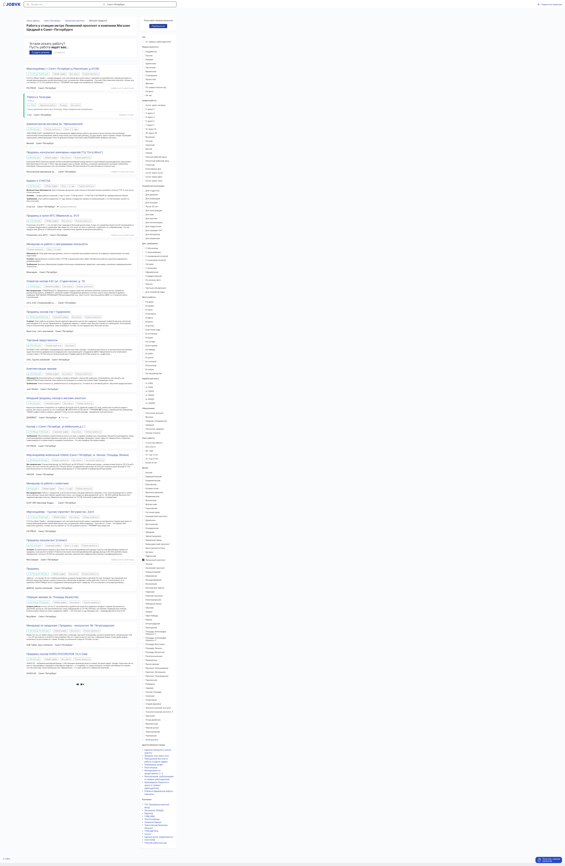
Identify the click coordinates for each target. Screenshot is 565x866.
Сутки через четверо (156, 105)
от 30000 (150, 395)
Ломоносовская (153, 572)
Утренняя (150, 165)
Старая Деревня (153, 704)
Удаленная (151, 63)
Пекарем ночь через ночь (156, 756)
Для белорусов (153, 234)
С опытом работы (154, 443)
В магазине (151, 314)
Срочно (149, 284)
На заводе (150, 349)
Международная (153, 580)
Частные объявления (156, 288)
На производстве (154, 373)
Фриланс (150, 83)
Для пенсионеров (154, 222)
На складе (150, 341)
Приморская (151, 660)
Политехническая (154, 656)
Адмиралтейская (153, 476)
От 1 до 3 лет (152, 454)
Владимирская (152, 496)
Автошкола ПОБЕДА (154, 810)
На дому (149, 302)
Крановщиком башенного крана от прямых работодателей (156, 785)
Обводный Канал (154, 604)
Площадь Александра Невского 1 (156, 632)
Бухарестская (152, 488)
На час (149, 95)
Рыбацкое (150, 684)
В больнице (151, 365)
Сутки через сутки (154, 173)
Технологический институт (158, 708)
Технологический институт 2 (159, 712)
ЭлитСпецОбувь (152, 819)
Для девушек (152, 194)
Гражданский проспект (157, 516)
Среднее (150, 425)
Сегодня (149, 264)
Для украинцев (153, 238)
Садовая (149, 688)
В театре (150, 369)
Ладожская (151, 556)
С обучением (152, 248)
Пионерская (151, 627)
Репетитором (150, 767)
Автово (149, 472)
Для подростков (153, 226)
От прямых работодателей (158, 42)
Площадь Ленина (154, 648)
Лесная (149, 564)
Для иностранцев (154, 210)
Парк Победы (152, 615)
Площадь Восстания (155, 644)
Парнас (149, 619)
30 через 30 (151, 133)
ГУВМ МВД (149, 816)
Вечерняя (150, 137)
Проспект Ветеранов (155, 672)
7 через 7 (150, 125)
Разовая (149, 59)
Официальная (152, 272)
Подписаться (158, 26)
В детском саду (153, 329)
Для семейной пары (155, 292)
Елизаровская (152, 528)
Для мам (150, 214)
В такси (149, 310)
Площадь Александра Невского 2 (156, 639)
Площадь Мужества (155, 652)
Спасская (150, 696)
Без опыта (150, 447)
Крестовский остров (155, 548)
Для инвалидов (153, 198)
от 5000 (149, 387)
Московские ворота (155, 588)
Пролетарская (152, 664)
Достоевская (152, 524)
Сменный (150, 145)
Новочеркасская (153, 600)
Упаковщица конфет (153, 764)
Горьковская (151, 508)
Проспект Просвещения (157, 676)
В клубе (149, 353)
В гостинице (151, 333)
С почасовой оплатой (156, 260)
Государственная (154, 276)
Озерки (149, 611)
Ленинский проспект (156, 560)
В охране (150, 306)
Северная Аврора (152, 822)
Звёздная (150, 532)
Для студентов (152, 190)
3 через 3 (150, 113)
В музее (149, 337)
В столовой (151, 361)
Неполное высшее (154, 413)
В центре (150, 325)
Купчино (149, 552)
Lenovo (147, 834)
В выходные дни (153, 169)
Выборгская (151, 504)
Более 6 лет (151, 462)
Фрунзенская (152, 724)
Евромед (148, 813)
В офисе (149, 318)
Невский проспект (154, 596)
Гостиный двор (153, 512)
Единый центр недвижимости (158, 837)
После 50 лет (152, 206)
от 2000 (149, 383)
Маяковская (151, 576)
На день (149, 91)
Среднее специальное (156, 421)
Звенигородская (153, 536)
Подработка (151, 51)
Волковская (151, 500)
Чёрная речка (152, 728)
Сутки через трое (154, 181)
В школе (149, 357)
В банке (149, 321)
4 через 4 (150, 117)
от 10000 (150, 391)
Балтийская (151, 484)
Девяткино (151, 520)
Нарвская (150, 592)
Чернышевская (153, 732)
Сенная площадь (153, 692)
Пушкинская (151, 680)
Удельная (150, 716)
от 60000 (150, 399)
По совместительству (156, 87)
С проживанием (153, 252)
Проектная (151, 79)
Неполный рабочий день (157, 161)
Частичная (150, 67)
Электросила (152, 739)
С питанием (151, 268)
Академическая (153, 480)
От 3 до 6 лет (152, 458)
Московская (151, 584)
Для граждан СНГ (154, 230)
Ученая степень (153, 433)
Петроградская (153, 623)
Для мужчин (151, 218)
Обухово (150, 607)
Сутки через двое (154, 177)
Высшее (149, 417)
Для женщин (152, 202)
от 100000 (150, 403)
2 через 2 (150, 109)
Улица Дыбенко (153, 720)
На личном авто (153, 280)
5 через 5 (150, 121)
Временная (151, 71)
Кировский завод (154, 540)
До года (149, 450)
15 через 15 (151, 129)
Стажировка (151, 75)
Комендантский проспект (158, 544)
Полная (149, 55)
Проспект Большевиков (157, 668)
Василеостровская (154, 492)
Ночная (149, 141)
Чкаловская (151, 735)
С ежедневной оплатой (157, 256)
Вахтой (149, 149)
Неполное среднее (155, 429)
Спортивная (151, 700)
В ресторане (151, 345)
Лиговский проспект (155, 568)
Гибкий (149, 153)
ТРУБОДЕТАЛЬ (151, 831)
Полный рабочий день (156, 157)
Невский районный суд (155, 843)
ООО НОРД (149, 840)
